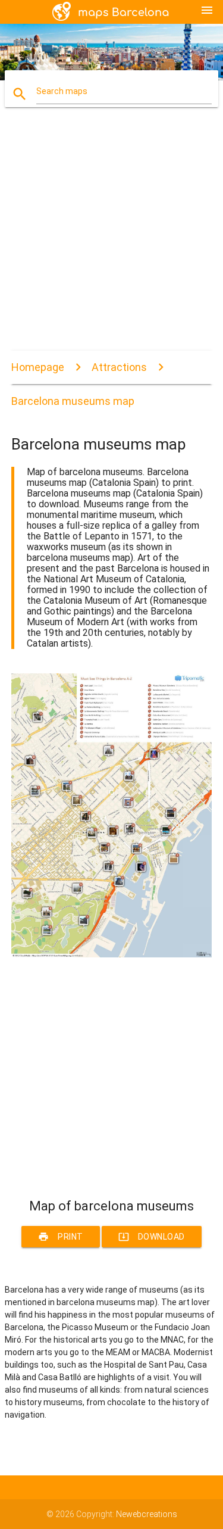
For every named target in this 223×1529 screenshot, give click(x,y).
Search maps (61, 91)
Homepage (37, 367)
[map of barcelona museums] (111, 954)
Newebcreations (146, 1514)
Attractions (119, 367)
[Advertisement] (111, 239)
